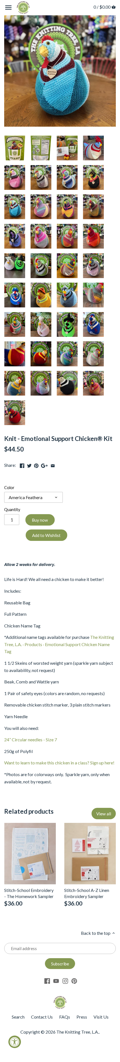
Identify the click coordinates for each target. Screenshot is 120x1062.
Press (81, 1016)
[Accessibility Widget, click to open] (14, 1042)
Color (9, 487)
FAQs (64, 1016)
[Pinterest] (74, 980)
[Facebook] (47, 980)
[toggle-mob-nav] (8, 7)
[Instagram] (65, 980)
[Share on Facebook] (22, 464)
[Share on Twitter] (29, 464)
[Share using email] (53, 464)
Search (18, 1016)
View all (103, 813)
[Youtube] (56, 980)
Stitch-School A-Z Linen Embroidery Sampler (86, 893)
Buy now (40, 520)
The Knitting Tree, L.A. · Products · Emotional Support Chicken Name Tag (59, 644)
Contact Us (42, 1016)
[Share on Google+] (44, 464)
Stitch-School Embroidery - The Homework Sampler (29, 893)
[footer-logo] (60, 998)
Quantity (12, 509)
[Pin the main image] (36, 464)
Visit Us (101, 1016)
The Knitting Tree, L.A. (77, 1031)
